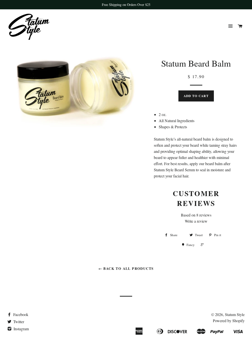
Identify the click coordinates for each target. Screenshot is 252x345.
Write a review (196, 221)
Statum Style (235, 314)
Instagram (21, 328)
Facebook (20, 314)
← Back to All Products (126, 268)
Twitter (18, 321)
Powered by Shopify (229, 320)
